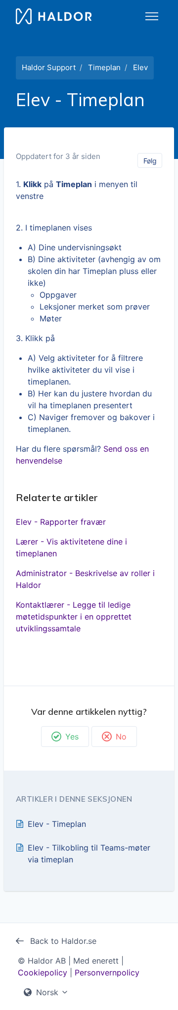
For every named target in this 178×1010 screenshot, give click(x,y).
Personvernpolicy (107, 972)
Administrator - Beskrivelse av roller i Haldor (85, 579)
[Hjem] (53, 16)
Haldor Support (49, 67)
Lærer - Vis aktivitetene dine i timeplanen (71, 547)
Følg (150, 160)
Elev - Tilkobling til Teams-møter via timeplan (89, 853)
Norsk (47, 992)
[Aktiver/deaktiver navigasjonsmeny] (151, 16)
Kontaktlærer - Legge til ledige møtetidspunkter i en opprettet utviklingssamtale (74, 616)
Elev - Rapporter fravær (61, 522)
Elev (140, 67)
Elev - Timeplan (57, 824)
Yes (72, 736)
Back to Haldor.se (62, 941)
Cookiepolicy (42, 972)
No (121, 736)
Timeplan (104, 67)
